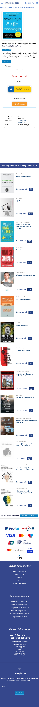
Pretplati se (19, 693)
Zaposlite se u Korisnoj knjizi (19, 614)
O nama (19, 580)
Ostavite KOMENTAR (29, 516)
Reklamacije (19, 574)
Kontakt (19, 577)
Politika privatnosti (19, 583)
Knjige (2, 7)
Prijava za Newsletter (19, 617)
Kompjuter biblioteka (22, 122)
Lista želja (21, 104)
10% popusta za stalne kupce (19, 608)
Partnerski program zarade (19, 611)
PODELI (6, 61)
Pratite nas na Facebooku (19, 602)
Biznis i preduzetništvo (27, 7)
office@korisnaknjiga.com (19, 641)
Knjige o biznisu (12, 7)
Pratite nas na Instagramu (19, 605)
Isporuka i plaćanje (19, 571)
